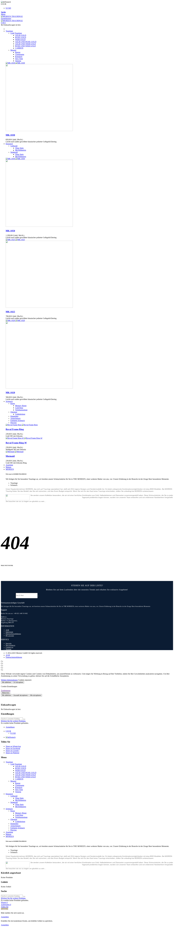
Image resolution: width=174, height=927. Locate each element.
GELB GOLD (20, 35)
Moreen (13, 50)
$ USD (8, 8)
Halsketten (14, 416)
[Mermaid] (14, 452)
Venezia (18, 61)
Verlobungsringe (21, 410)
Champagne (19, 54)
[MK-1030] (89, 97)
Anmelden (5, 917)
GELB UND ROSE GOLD (25, 42)
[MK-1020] (89, 354)
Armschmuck (15, 418)
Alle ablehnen (6, 682)
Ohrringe (13, 412)
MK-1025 (10, 311)
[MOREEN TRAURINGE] (12, 16)
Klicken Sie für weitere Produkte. (13, 721)
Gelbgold (13, 146)
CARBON (19, 48)
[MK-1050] (89, 192)
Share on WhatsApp (13, 746)
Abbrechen (5, 693)
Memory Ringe (21, 406)
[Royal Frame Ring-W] (24, 438)
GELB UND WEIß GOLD (25, 44)
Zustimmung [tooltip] (5, 690)
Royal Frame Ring (15, 429)
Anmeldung (10, 727)
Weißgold (14, 152)
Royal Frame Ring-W (16, 443)
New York (19, 59)
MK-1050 (10, 231)
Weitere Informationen (9, 680)
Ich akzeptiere (18, 682)
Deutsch (12, 737)
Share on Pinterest (12, 753)
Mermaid (10, 456)
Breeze (17, 52)
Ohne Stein (19, 148)
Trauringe (9, 31)
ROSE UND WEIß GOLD (25, 46)
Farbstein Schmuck (17, 421)
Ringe (12, 404)
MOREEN (10, 469)
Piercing (13, 423)
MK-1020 (10, 392)
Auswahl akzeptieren (20, 695)
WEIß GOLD (20, 40)
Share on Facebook (13, 748)
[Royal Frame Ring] (22, 425)
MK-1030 (10, 135)
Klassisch (18, 57)
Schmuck (9, 401)
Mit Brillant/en (20, 150)
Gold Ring (19, 408)
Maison (8, 467)
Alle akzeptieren (35, 695)
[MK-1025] (89, 273)
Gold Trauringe (16, 33)
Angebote (9, 465)
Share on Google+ (12, 751)
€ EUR (8, 731)
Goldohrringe (20, 414)
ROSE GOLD (20, 37)
